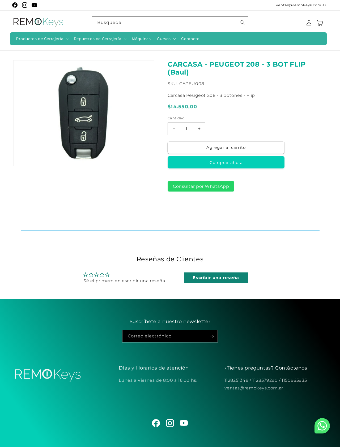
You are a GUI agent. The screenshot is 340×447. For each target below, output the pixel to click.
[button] (42, 38)
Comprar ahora (226, 162)
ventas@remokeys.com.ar (301, 5)
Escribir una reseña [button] (216, 277)
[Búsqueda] (242, 22)
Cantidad (176, 118)
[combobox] (170, 23)
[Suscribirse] (212, 336)
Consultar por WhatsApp (201, 186)
